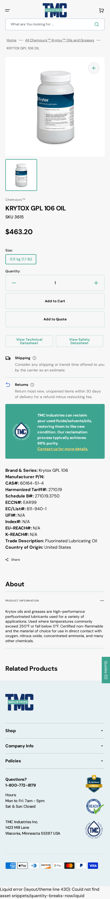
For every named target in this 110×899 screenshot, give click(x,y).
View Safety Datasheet (79, 341)
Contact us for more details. (62, 448)
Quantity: (12, 271)
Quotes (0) (106, 670)
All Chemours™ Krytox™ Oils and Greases (59, 40)
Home (12, 40)
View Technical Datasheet (29, 341)
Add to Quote (55, 319)
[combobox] (55, 24)
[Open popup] (34, 358)
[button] (7, 10)
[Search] (98, 24)
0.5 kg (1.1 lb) (23, 260)
